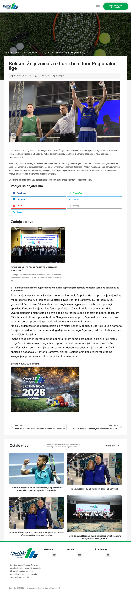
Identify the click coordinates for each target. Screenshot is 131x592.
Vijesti (18, 52)
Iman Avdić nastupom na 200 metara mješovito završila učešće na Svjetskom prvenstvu (36, 533)
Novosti (17, 76)
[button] (98, 6)
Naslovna (8, 52)
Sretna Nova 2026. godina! (25, 363)
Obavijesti (28, 52)
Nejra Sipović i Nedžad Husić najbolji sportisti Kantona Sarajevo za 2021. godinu (94, 537)
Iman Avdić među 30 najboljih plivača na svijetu (94, 489)
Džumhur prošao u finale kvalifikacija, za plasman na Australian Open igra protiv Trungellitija (37, 489)
